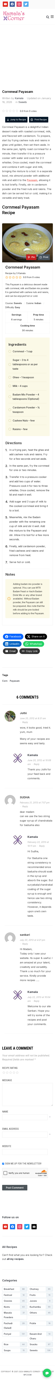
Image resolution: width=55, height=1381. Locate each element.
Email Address (10, 1128)
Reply (25, 722)
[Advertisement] (27, 60)
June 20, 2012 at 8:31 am (33, 718)
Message (7, 1080)
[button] (52, 16)
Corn (4, 681)
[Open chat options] (47, 1373)
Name (5, 1111)
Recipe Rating (10, 1068)
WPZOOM (28, 1375)
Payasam (32, 180)
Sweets (22, 102)
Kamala (19, 98)
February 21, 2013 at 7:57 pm (35, 802)
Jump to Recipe (18, 119)
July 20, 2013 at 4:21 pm (32, 940)
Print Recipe (40, 119)
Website (6, 1146)
